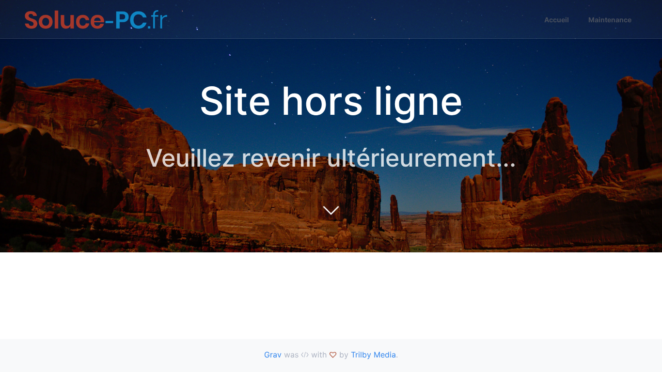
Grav (273, 354)
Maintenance (609, 20)
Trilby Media (373, 354)
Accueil (556, 20)
